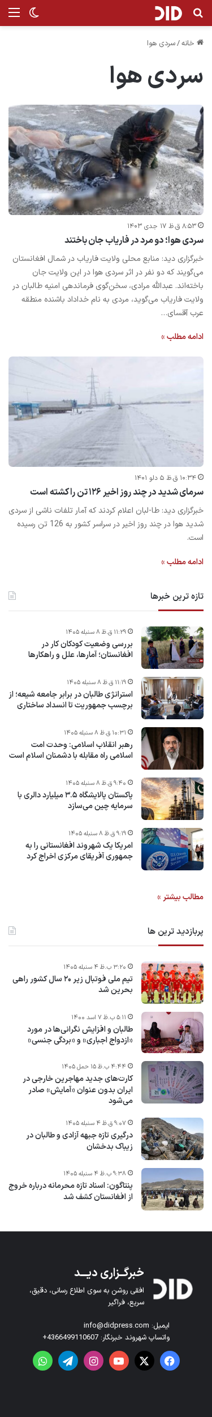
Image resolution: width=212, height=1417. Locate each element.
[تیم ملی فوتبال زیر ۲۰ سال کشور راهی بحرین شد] (172, 982)
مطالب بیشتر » (180, 897)
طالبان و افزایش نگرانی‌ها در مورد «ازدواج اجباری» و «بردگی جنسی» (80, 1035)
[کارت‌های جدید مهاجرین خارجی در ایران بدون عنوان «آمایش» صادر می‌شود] (172, 1082)
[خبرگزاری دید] (168, 13)
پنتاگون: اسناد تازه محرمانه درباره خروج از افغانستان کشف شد (70, 1191)
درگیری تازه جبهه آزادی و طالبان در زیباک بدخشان (79, 1141)
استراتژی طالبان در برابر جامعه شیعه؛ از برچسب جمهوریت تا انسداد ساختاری (70, 700)
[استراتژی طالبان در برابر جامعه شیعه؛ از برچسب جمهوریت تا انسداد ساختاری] (172, 698)
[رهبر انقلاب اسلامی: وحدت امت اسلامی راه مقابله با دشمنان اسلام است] (172, 748)
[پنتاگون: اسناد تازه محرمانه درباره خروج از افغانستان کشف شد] (172, 1189)
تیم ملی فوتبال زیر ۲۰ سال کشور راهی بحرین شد (72, 985)
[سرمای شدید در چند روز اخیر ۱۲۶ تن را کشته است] (106, 412)
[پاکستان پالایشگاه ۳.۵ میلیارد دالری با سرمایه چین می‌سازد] (172, 799)
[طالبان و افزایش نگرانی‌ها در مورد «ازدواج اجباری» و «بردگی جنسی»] (172, 1033)
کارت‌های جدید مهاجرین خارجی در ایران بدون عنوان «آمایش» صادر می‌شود (78, 1090)
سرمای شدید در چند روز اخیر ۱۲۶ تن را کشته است (117, 492)
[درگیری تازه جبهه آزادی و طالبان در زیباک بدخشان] (172, 1139)
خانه (189, 43)
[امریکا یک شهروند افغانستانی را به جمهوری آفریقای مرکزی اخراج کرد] (172, 849)
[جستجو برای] (198, 17)
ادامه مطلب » (182, 337)
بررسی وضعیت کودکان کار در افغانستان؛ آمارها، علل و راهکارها (80, 650)
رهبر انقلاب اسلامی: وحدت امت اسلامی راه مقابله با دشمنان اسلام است (71, 751)
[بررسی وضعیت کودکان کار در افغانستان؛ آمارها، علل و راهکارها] (172, 647)
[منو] (14, 17)
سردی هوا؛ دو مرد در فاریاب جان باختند (134, 240)
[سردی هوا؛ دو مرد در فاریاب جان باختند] (106, 160)
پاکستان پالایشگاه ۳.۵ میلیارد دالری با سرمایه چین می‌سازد (75, 801)
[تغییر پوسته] (34, 17)
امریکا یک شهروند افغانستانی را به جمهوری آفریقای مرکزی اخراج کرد (79, 851)
